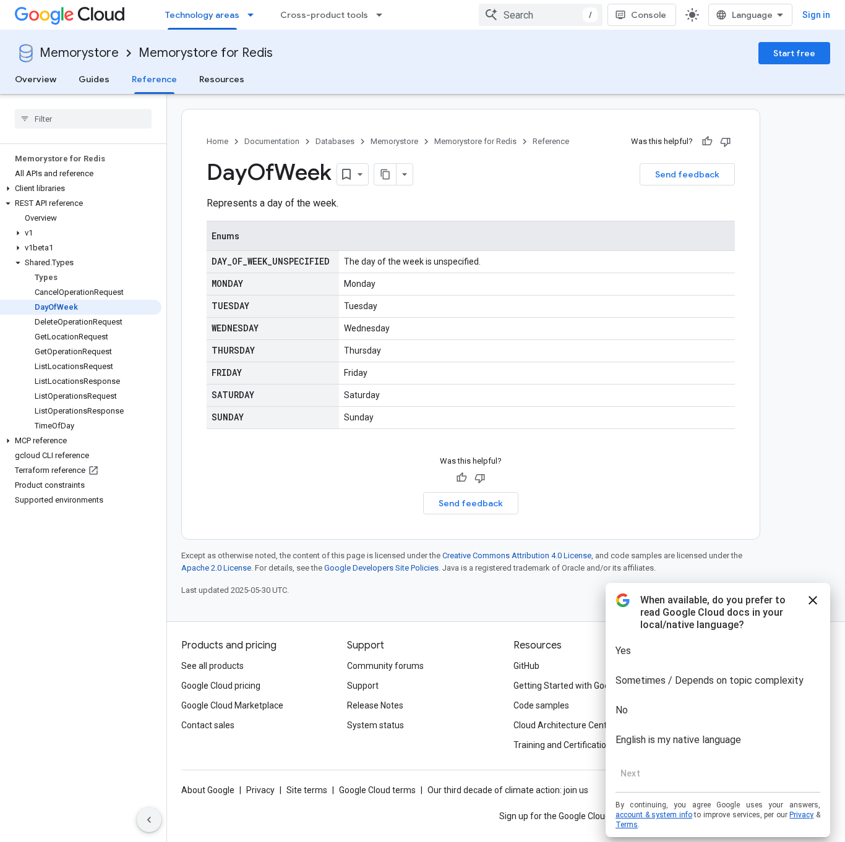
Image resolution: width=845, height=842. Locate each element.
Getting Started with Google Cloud (579, 686)
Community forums (385, 666)
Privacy (260, 790)
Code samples (541, 705)
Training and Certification (562, 745)
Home (217, 141)
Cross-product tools (324, 14)
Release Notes (375, 705)
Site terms (306, 790)
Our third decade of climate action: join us (507, 790)
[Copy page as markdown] (385, 174)
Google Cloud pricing (220, 686)
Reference (154, 79)
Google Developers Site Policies (381, 567)
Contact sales (207, 725)
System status (375, 725)
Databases (334, 141)
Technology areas (202, 14)
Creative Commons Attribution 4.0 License (516, 555)
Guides (94, 79)
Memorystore (79, 53)
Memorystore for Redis (206, 53)
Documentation (271, 141)
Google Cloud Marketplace (232, 705)
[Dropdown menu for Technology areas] (254, 15)
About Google (207, 790)
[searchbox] (83, 119)
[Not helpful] (725, 141)
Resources (221, 79)
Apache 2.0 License (216, 567)
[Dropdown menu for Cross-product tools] (383, 15)
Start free (794, 53)
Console (648, 14)
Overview (35, 79)
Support (363, 686)
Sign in (816, 15)
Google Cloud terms (377, 790)
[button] (80, 188)
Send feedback (687, 174)
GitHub (526, 666)
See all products (212, 666)
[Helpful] (707, 141)
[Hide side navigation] (149, 819)
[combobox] (541, 15)
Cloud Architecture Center (564, 725)
